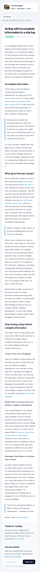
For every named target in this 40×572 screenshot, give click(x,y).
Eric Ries (28, 184)
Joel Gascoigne (17, 6)
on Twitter (19, 539)
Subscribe (29, 562)
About (13, 9)
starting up (9, 37)
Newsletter (21, 9)
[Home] (6, 7)
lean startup (28, 181)
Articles (8, 17)
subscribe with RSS (13, 557)
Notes (29, 9)
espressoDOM (22, 517)
